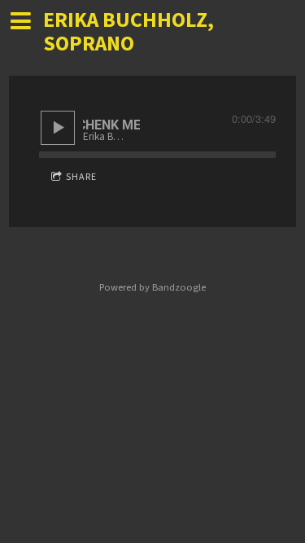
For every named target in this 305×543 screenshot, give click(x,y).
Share (81, 177)
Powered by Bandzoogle (152, 287)
